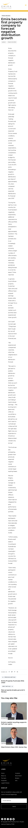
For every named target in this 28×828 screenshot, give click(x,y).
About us (3, 775)
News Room (18, 775)
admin (3, 42)
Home (2, 773)
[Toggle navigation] (22, 5)
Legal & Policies (5, 783)
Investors (17, 773)
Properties (4, 780)
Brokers (17, 778)
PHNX (12, 824)
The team (3, 778)
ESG (16, 780)
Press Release (6, 15)
